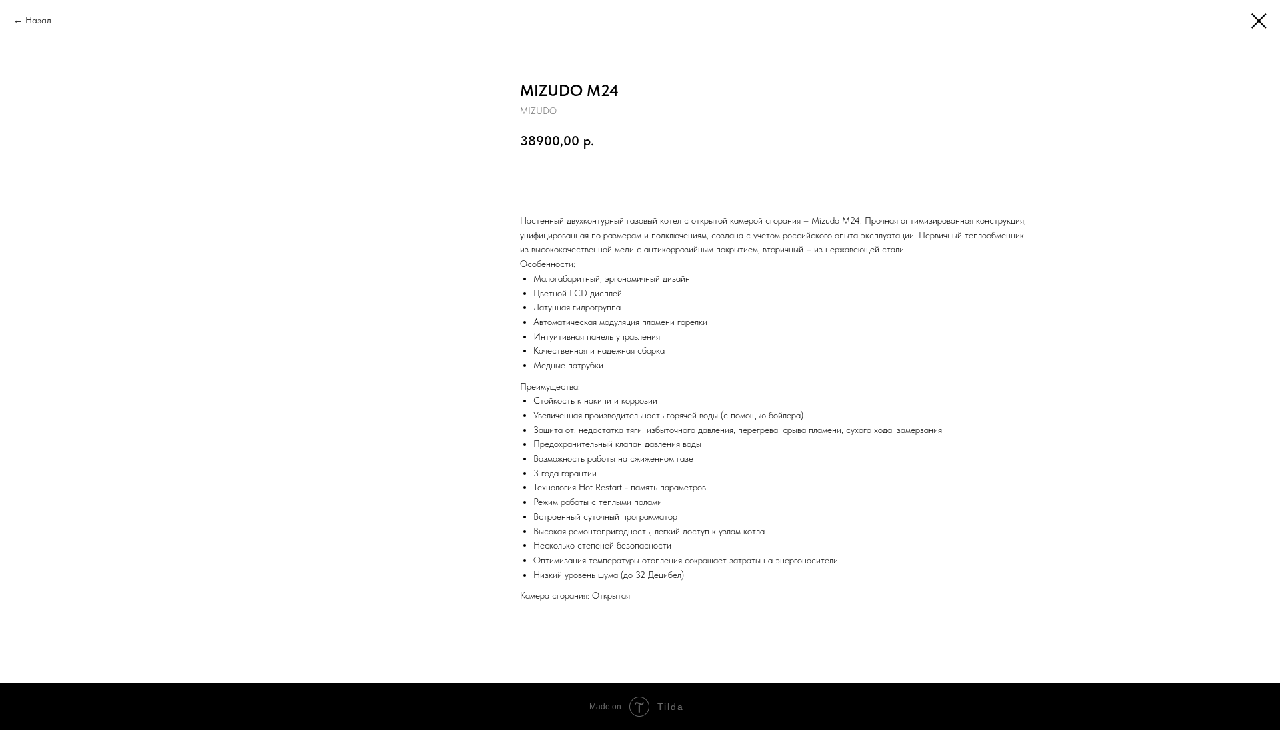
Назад (38, 20)
